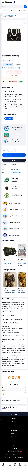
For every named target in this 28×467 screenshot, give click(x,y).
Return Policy (13, 436)
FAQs (22, 457)
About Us (13, 421)
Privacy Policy (13, 433)
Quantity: (4, 150)
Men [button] (13, 11)
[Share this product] (25, 22)
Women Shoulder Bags (10, 15)
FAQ (13, 445)
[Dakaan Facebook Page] (9, 452)
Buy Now (13, 160)
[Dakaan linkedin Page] (18, 452)
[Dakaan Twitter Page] (13, 452)
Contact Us (13, 443)
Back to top (14, 414)
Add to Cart (14, 155)
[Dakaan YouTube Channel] (20, 452)
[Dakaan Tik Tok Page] (16, 452)
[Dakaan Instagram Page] (11, 452)
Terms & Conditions (14, 435)
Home (2, 15)
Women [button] (4, 11)
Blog (14, 424)
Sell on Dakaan (14, 422)
